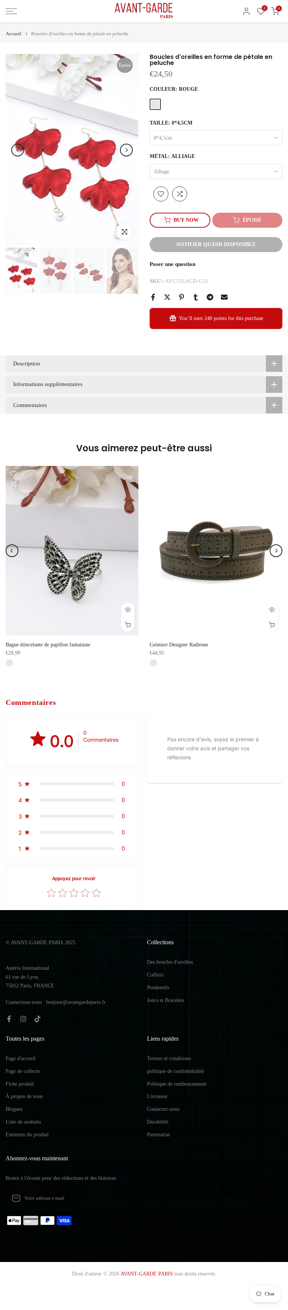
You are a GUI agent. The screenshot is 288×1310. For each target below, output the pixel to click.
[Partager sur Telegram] (210, 297)
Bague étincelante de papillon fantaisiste (48, 644)
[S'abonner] (127, 1198)
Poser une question (172, 264)
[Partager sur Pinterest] (181, 297)
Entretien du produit (27, 1134)
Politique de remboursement (177, 1084)
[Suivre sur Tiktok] (37, 1018)
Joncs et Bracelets (165, 1000)
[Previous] (17, 150)
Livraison (157, 1096)
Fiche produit (20, 1084)
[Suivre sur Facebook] (9, 1018)
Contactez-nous (163, 1109)
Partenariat (158, 1134)
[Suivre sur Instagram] (23, 1018)
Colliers (155, 975)
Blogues (14, 1109)
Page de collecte (23, 1071)
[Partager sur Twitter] (167, 297)
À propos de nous (24, 1096)
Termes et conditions (169, 1058)
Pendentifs (158, 987)
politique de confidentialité (175, 1071)
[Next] (126, 150)
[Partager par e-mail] (224, 297)
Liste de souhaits (23, 1122)
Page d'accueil (21, 1058)
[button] (73, 784)
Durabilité (157, 1122)
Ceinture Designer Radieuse (179, 644)
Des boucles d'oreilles (170, 962)
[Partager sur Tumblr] (195, 297)
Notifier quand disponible (216, 244)
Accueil (13, 33)
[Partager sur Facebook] (153, 297)
